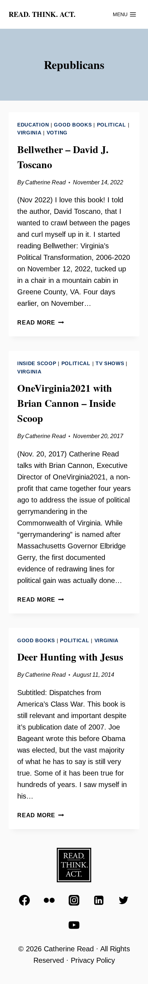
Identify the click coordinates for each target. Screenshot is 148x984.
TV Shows (110, 363)
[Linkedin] (99, 900)
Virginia (29, 132)
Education (33, 125)
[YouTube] (74, 925)
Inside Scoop (36, 363)
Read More (40, 322)
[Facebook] (24, 900)
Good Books (73, 125)
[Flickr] (49, 900)
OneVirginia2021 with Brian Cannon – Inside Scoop (66, 403)
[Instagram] (74, 900)
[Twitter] (123, 900)
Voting (57, 132)
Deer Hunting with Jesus (70, 656)
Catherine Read (45, 182)
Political (111, 125)
